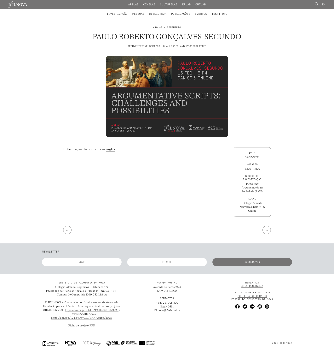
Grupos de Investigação (176, 11)
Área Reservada (252, 285)
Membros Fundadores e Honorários (198, 11)
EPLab (186, 4)
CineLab (149, 4)
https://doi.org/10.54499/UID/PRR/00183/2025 (81, 317)
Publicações (180, 13)
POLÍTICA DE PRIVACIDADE (252, 292)
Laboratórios (96, 11)
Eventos (201, 13)
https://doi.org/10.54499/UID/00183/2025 (91, 310)
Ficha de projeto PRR (81, 325)
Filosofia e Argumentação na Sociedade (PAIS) (252, 187)
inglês (110, 149)
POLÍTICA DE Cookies (252, 295)
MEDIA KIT (252, 282)
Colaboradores (155, 11)
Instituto (219, 13)
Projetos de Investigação (132, 11)
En (323, 4)
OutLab (200, 4)
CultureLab (168, 4)
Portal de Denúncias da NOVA (252, 299)
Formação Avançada (213, 11)
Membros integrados (125, 11)
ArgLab (133, 4)
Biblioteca (157, 13)
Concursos (240, 11)
